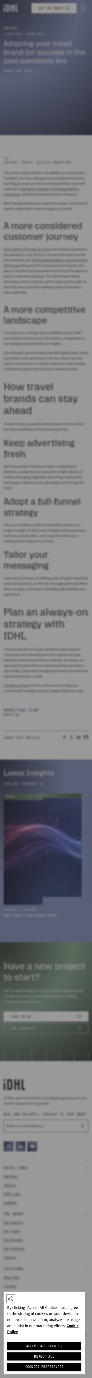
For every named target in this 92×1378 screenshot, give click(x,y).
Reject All (44, 1356)
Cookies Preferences (44, 1367)
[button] (10, 1298)
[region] (44, 1333)
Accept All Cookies (44, 1346)
